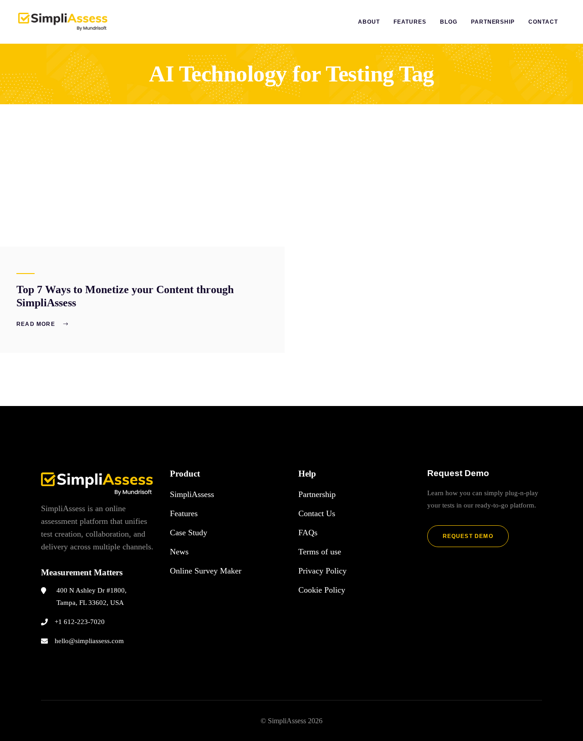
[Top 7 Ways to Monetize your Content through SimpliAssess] (142, 175)
